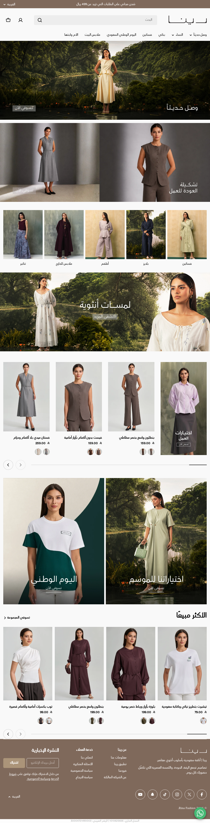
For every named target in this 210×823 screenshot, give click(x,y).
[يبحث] (39, 20)
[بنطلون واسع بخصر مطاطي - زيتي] (92, 720)
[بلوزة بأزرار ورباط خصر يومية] (130, 664)
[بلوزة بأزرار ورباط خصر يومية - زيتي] (143, 720)
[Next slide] (8, 465)
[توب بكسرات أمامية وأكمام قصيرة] (27, 664)
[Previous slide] (20, 465)
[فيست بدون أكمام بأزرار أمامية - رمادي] (98, 451)
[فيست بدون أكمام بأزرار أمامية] (79, 396)
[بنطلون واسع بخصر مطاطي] (131, 396)
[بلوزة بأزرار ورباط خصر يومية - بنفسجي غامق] (152, 720)
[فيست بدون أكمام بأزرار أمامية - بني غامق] (90, 451)
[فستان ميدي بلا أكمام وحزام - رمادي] (46, 451)
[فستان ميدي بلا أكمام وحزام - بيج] (38, 451)
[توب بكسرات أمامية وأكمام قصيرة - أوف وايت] (49, 720)
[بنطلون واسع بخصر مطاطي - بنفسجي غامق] (100, 720)
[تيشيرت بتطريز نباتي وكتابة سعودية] (182, 664)
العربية (11, 4)
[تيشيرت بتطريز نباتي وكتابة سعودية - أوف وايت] (203, 720)
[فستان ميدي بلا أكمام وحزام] (26, 396)
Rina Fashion (187, 808)
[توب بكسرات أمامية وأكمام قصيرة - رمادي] (41, 720)
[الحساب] (20, 20)
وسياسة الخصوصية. (38, 779)
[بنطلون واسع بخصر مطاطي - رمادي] (151, 451)
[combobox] (95, 20)
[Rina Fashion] (184, 408)
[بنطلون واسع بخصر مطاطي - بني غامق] (143, 451)
